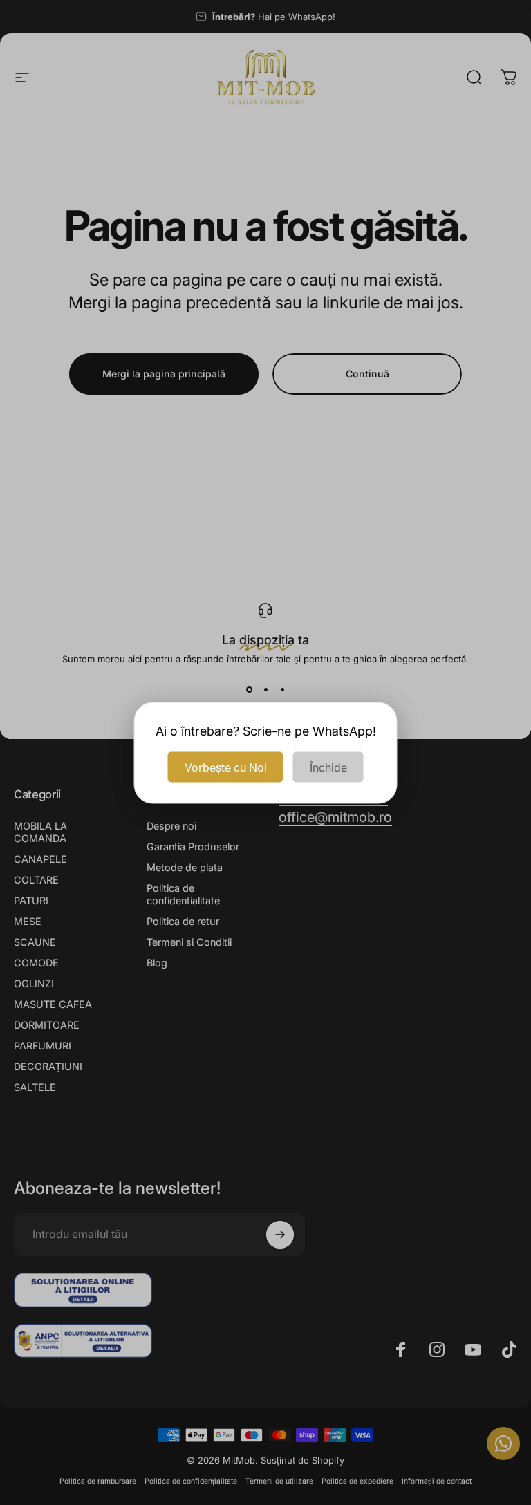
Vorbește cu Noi (226, 767)
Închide (328, 767)
